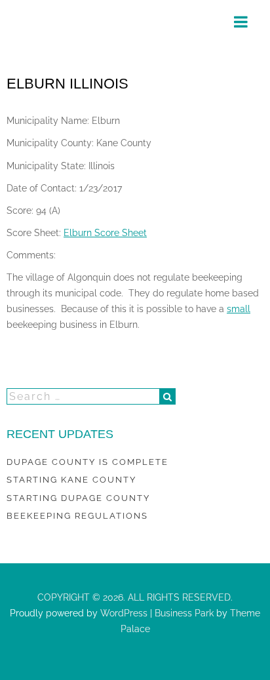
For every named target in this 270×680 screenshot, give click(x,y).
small (238, 309)
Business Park (184, 613)
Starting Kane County (71, 480)
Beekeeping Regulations (77, 516)
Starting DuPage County (78, 498)
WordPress (122, 613)
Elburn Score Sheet (105, 233)
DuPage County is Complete (87, 462)
